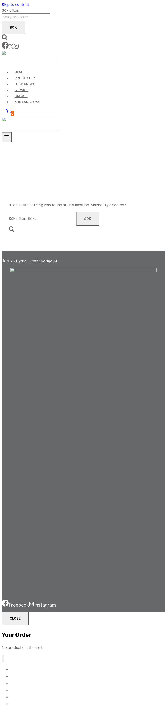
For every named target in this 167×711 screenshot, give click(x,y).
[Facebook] (5, 47)
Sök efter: (10, 10)
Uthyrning (24, 84)
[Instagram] (16, 47)
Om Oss (21, 96)
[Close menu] (3, 658)
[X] (11, 47)
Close (15, 618)
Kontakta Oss (27, 102)
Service (21, 90)
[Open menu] (7, 137)
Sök (13, 27)
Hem (18, 72)
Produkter (25, 78)
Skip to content (15, 4)
